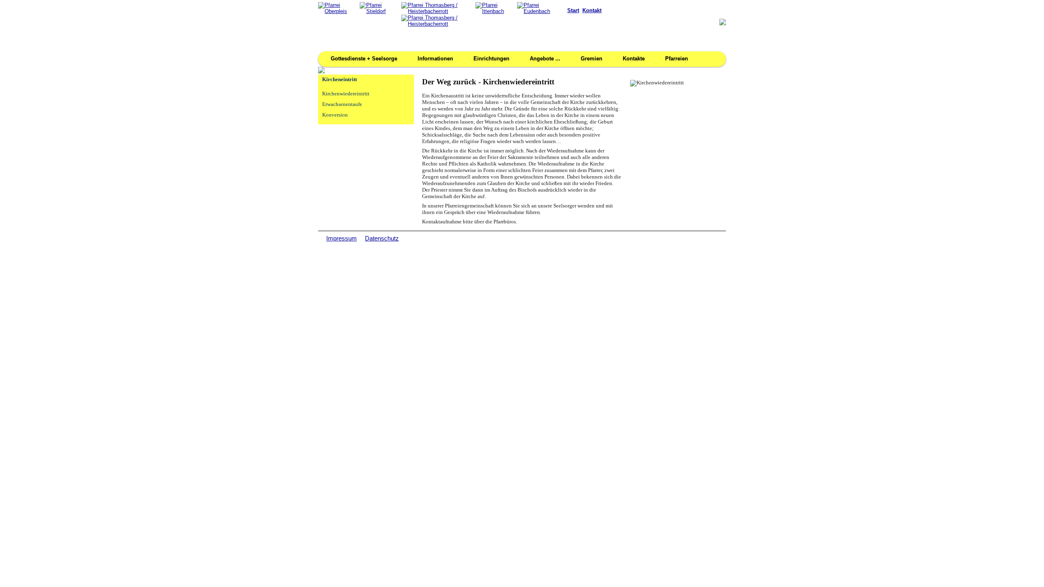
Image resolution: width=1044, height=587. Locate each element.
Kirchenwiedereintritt (345, 94)
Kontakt (592, 10)
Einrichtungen (491, 58)
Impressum (341, 238)
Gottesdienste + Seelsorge (364, 58)
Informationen (435, 58)
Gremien (591, 58)
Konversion (335, 115)
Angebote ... (545, 58)
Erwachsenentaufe (342, 104)
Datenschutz (382, 238)
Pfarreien (676, 58)
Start (573, 10)
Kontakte (634, 58)
